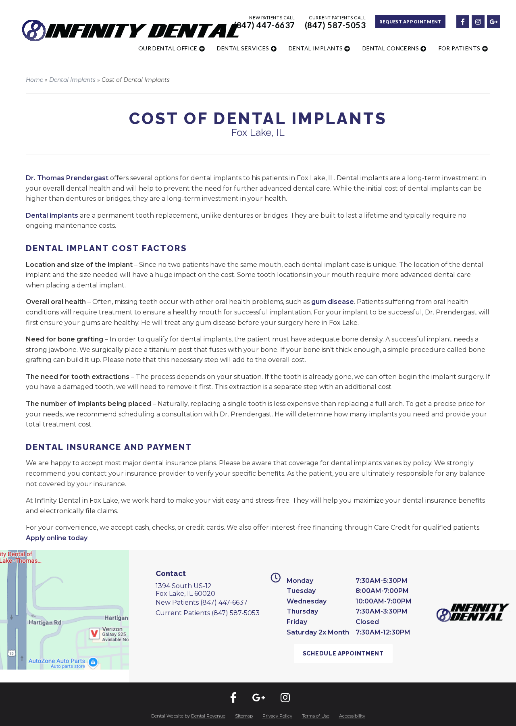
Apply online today (56, 538)
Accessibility (352, 716)
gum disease (332, 302)
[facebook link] (462, 21)
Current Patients (208, 613)
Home (34, 79)
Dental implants (52, 215)
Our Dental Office (168, 48)
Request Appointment (410, 21)
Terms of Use (315, 716)
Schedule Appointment (343, 653)
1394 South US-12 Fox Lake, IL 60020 (185, 589)
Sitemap (244, 716)
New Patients (202, 602)
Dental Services (243, 48)
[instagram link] (478, 21)
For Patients (460, 48)
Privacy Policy (277, 716)
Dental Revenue (208, 716)
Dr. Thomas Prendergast (67, 178)
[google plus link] (493, 21)
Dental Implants (316, 48)
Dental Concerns (390, 48)
